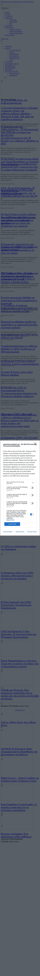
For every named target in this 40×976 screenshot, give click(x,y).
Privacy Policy (32, 531)
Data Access (20, 531)
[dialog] (20, 488)
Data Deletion (7, 531)
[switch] (31, 488)
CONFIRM (12, 524)
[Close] (36, 444)
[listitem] (20, 482)
